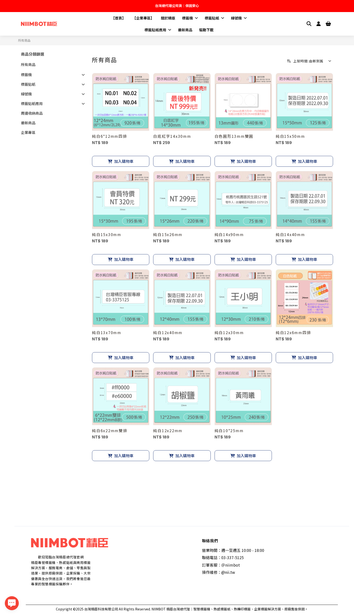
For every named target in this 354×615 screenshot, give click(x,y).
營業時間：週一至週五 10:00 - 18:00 (233, 550)
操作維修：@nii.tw (218, 572)
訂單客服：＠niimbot (221, 565)
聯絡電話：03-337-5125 (223, 557)
